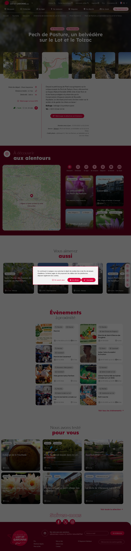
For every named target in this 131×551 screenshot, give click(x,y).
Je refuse (75, 280)
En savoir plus (60, 280)
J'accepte (89, 280)
